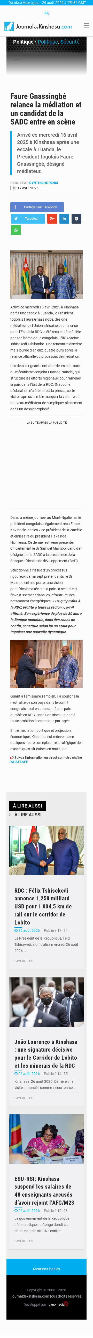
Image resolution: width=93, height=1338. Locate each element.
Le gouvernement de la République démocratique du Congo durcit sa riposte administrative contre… (41, 1224)
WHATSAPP (19, 762)
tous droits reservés (65, 1296)
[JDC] (38, 26)
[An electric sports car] (46, 851)
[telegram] (76, 219)
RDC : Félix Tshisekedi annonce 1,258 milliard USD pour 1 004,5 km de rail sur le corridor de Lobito (43, 906)
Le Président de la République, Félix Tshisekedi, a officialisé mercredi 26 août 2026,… (46, 944)
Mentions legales (46, 1269)
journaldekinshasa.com (30, 1296)
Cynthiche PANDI (43, 183)
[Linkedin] (64, 219)
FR (46, 13)
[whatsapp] (16, 230)
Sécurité (70, 42)
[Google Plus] (52, 219)
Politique (48, 42)
